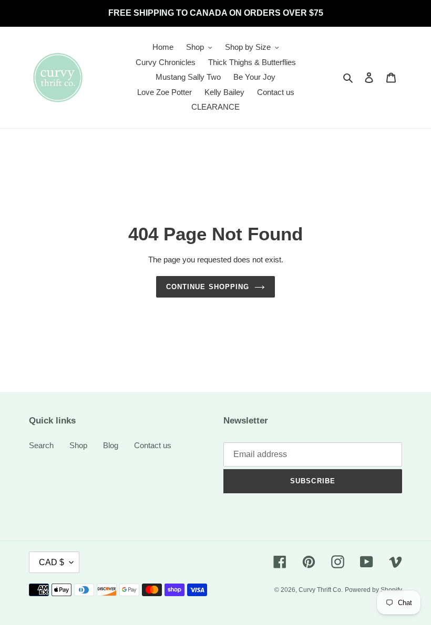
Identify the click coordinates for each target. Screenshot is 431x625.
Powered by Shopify (373, 590)
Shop (78, 445)
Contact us (152, 445)
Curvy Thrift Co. (321, 590)
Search (41, 445)
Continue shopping (207, 287)
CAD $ (51, 562)
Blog (110, 445)
